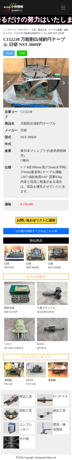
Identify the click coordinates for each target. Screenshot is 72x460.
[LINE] (22, 53)
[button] (8, 82)
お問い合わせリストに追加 (36, 220)
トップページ (9, 30)
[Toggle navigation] (63, 8)
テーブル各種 (55, 30)
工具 (33, 30)
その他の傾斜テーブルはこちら (34, 231)
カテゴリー (23, 30)
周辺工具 (42, 30)
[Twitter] (9, 53)
